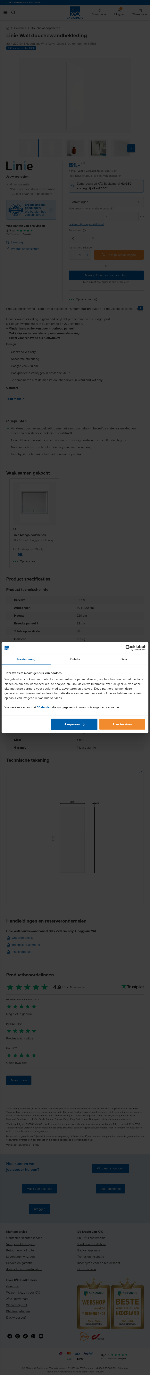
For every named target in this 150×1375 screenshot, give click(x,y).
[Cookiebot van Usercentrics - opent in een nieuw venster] (128, 648)
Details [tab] (75, 659)
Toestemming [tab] (26, 659)
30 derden (44, 707)
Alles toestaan (122, 724)
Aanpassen (72, 724)
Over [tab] (124, 659)
